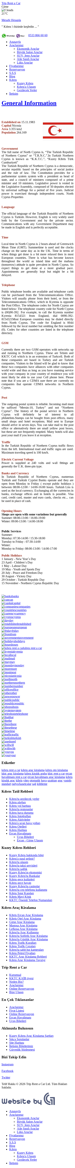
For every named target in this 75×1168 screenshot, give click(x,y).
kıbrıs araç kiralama (33, 770)
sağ (34, 784)
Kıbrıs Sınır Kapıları (21, 893)
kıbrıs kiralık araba (35, 773)
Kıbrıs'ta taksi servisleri (23, 865)
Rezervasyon (17, 69)
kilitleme (42, 784)
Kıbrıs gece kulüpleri (22, 879)
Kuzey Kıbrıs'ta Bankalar (24, 876)
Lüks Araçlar (25, 62)
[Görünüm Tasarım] (28, 1104)
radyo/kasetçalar (21, 784)
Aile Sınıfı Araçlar (28, 59)
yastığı (67, 780)
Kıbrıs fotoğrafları (20, 816)
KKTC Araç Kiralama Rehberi (28, 956)
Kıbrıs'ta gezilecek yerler (24, 799)
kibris (19, 780)
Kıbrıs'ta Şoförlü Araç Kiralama (28, 935)
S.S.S (12, 73)
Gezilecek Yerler (27, 90)
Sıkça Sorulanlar (19, 1039)
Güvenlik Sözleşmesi (22, 1049)
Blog (12, 76)
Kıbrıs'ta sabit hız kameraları (26, 949)
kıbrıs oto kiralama (56, 770)
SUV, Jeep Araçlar (28, 55)
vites (26, 780)
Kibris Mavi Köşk (20, 896)
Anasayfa (15, 41)
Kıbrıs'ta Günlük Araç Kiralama (28, 939)
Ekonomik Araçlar (28, 48)
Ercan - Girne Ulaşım (30, 840)
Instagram (7, 1064)
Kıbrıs (13, 79)
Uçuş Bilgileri (25, 837)
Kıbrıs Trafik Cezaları (22, 946)
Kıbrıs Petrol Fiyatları (22, 953)
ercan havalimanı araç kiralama (46, 777)
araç (60, 780)
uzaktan (52, 780)
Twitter (6, 1077)
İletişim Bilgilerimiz (21, 1046)
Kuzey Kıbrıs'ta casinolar (24, 886)
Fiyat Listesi (16, 1010)
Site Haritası (16, 1042)
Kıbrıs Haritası (18, 830)
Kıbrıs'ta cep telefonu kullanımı (28, 889)
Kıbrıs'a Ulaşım (26, 86)
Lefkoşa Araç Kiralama (23, 929)
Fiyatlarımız (16, 66)
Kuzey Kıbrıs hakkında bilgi (26, 855)
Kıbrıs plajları (17, 802)
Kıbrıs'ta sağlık (18, 869)
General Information (29, 103)
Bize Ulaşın (16, 992)
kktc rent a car (56, 773)
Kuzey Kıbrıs (25, 83)
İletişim (13, 93)
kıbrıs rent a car (11, 770)
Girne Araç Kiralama (22, 922)
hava (44, 780)
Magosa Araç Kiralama (23, 925)
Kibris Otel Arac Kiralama (25, 918)
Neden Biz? (16, 981)
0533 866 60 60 (38, 35)
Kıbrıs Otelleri (18, 826)
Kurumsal (15, 974)
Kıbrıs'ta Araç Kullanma (24, 932)
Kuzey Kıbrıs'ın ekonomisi (25, 872)
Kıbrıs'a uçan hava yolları (24, 823)
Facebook (7, 1071)
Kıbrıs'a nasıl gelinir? (22, 858)
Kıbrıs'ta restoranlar (21, 809)
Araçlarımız (16, 45)
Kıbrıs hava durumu (21, 812)
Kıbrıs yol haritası (20, 805)
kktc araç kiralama (13, 773)
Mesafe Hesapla (11, 20)
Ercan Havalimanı (20, 833)
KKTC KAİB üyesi (21, 978)
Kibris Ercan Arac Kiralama (26, 915)
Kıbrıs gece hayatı (20, 882)
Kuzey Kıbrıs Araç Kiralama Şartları (31, 1035)
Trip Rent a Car (11, 3)
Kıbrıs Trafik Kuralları (22, 942)
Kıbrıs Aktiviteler (19, 819)
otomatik (35, 780)
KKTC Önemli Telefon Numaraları (30, 900)
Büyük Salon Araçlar (29, 52)
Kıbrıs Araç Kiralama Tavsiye (27, 960)
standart (6, 784)
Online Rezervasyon (21, 988)
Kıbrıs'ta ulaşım (18, 862)
